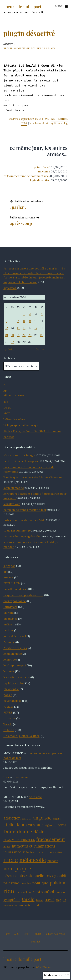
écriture (38, 905)
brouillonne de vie (16, 48)
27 (12, 342)
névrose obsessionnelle (23, 875)
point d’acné (42, 167)
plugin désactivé (39, 180)
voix (27, 905)
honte (6, 846)
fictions (8, 630)
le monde (9, 659)
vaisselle (8, 905)
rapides (8, 706)
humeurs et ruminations (33, 846)
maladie (42, 852)
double (24, 832)
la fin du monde (13, 487)
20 (12, 335)
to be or (8, 730)
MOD (6, 413)
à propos (9, 565)
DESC (7, 407)
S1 (34, 892)
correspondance (14, 601)
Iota (6, 777)
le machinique (12, 653)
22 (24, 335)
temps (39, 899)
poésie (7, 695)
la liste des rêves (14, 419)
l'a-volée (9, 642)
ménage (52, 861)
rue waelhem (24, 892)
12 (6, 327)
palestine (11, 883)
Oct (38, 349)
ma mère (56, 852)
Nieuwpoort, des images (19, 455)
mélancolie (32, 860)
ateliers (8, 577)
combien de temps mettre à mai (24, 509)
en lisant (9, 624)
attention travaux (15, 395)
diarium (8, 612)
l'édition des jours (15, 648)
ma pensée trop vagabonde (21, 536)
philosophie (11, 689)
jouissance (12, 852)
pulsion (57, 883)
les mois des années (16, 677)
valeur (18, 905)
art (5, 571)
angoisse (42, 818)
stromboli (46, 891)
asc (5, 401)
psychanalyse (12, 700)
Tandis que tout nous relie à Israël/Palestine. (33, 477)
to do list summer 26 (17, 530)
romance (9, 718)
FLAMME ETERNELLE (19, 840)
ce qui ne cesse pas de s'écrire (23, 595)
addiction (12, 818)
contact (8, 436)
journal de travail (14, 636)
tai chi (28, 899)
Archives (9, 358)
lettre (30, 852)
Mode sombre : (54, 975)
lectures (8, 671)
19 (6, 335)
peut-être (21, 777)
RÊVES (7, 712)
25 (41, 335)
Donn (9, 832)
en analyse (10, 618)
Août (11, 349)
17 (35, 327)
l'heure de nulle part (22, 6)
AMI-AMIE (43, 171)
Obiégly (51, 876)
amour (27, 818)
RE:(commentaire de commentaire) (26, 176)
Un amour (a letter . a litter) (21, 736)
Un (64, 899)
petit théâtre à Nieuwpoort (21, 461)
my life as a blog (43, 48)
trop (58, 899)
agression (10, 288)
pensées (26, 883)
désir (39, 832)
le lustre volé (11, 504)
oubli (61, 875)
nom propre (17, 868)
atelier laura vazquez (23, 824)
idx (5, 390)
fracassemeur (50, 839)
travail (49, 899)
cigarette (50, 825)
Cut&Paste (10, 606)
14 (18, 327)
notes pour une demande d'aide (24, 520)
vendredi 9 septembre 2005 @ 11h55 (29, 119)
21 (18, 335)
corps (62, 825)
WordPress (43, 967)
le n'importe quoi (14, 665)
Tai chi (7, 724)
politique (40, 883)
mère (10, 860)
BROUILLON (11, 583)
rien (8, 891)
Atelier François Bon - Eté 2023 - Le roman (32, 431)
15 (24, 327)
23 (30, 335)
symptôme (11, 899)
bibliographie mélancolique (21, 425)
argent (56, 818)
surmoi (61, 892)
